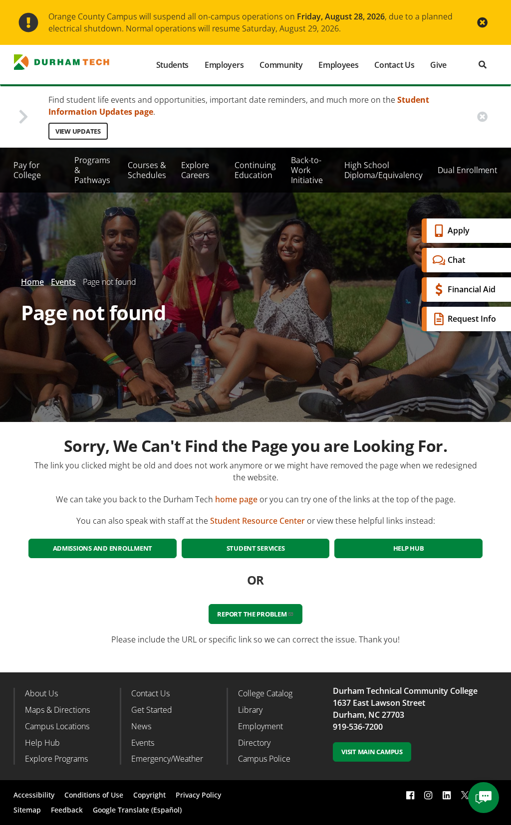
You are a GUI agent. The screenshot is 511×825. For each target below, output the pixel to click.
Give (438, 65)
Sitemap (27, 810)
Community (280, 65)
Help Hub (408, 548)
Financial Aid (472, 289)
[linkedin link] (447, 795)
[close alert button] (482, 22)
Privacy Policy (198, 795)
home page (236, 499)
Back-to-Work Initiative (307, 170)
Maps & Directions (57, 709)
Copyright (149, 795)
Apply (459, 230)
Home (32, 281)
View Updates (78, 131)
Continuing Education (255, 170)
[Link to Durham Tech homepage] (67, 62)
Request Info (472, 318)
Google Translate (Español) (137, 810)
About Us (41, 693)
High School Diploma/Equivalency (383, 170)
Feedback (67, 810)
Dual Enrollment (468, 170)
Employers (224, 65)
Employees (338, 65)
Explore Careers (195, 170)
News (141, 726)
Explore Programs (56, 758)
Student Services (256, 548)
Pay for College (27, 170)
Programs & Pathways (92, 170)
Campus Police (264, 758)
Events (63, 281)
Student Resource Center (257, 520)
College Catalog (265, 693)
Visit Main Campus (372, 751)
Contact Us (394, 65)
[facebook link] (410, 795)
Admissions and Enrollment (103, 548)
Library (250, 709)
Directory (254, 742)
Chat (456, 259)
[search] (483, 64)
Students (172, 65)
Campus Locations (57, 726)
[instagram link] (428, 795)
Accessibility (33, 795)
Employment (260, 726)
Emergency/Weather (167, 758)
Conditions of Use (93, 795)
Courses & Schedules (147, 170)
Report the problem (251, 614)
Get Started (151, 709)
